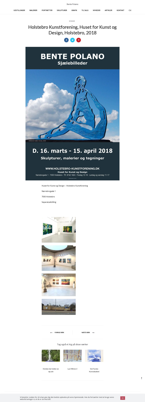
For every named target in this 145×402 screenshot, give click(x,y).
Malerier (33, 10)
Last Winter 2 (72, 369)
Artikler (108, 10)
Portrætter (47, 10)
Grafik (74, 10)
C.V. (130, 10)
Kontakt (120, 10)
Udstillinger (19, 10)
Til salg (85, 10)
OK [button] (123, 398)
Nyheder (96, 10)
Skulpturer (62, 10)
